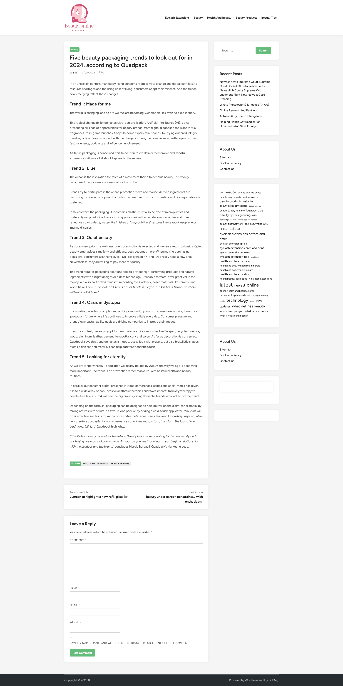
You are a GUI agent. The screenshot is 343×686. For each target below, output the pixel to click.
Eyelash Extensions (177, 17)
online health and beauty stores (237, 290)
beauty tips (254, 210)
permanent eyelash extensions (236, 295)
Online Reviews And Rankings (239, 110)
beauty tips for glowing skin (238, 215)
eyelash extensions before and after (242, 236)
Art (221, 192)
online (253, 285)
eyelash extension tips (234, 256)
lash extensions (263, 278)
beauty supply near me (232, 210)
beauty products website (236, 201)
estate (235, 228)
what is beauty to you (231, 311)
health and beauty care (235, 261)
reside (222, 301)
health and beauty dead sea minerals (240, 265)
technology (237, 300)
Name (75, 588)
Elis (75, 72)
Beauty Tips (269, 17)
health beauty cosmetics (233, 278)
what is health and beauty (234, 315)
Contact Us (227, 169)
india (251, 278)
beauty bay (226, 197)
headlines (255, 257)
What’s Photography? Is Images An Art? (244, 104)
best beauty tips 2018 (256, 223)
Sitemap (225, 157)
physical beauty (261, 295)
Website (76, 621)
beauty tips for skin (228, 220)
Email (75, 605)
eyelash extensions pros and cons (242, 248)
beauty (230, 192)
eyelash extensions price (233, 243)
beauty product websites (233, 205)
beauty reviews (120, 463)
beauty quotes (255, 206)
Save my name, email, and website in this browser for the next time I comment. (130, 643)
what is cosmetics (257, 311)
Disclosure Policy (230, 163)
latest (226, 285)
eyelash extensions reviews (235, 252)
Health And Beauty (219, 17)
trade (252, 301)
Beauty (198, 17)
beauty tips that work (231, 223)
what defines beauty (248, 306)
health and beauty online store (236, 269)
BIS (90, 680)
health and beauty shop (235, 274)
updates (225, 306)
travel (259, 300)
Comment (78, 540)
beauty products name (246, 197)
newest (239, 285)
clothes (224, 229)
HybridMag (271, 680)
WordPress (251, 680)
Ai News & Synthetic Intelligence (241, 116)
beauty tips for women (247, 220)
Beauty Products (246, 17)
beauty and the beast (95, 463)
